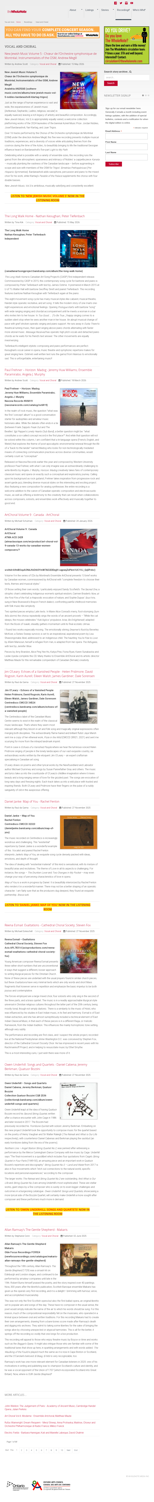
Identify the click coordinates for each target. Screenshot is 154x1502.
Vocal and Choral (48, 64)
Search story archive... (116, 71)
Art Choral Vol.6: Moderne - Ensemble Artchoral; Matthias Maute (38, 1416)
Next (68, 1450)
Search (110, 83)
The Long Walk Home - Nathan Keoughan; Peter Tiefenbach (45, 216)
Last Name (110, 152)
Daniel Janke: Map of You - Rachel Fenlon (32, 801)
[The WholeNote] (17, 11)
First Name (110, 142)
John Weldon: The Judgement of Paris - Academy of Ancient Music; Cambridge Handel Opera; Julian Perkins (50, 1408)
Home (18, 22)
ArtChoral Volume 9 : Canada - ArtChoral (32, 515)
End (75, 1450)
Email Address (113, 131)
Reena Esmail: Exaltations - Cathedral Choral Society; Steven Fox (48, 925)
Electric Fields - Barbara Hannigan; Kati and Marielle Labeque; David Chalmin (44, 1432)
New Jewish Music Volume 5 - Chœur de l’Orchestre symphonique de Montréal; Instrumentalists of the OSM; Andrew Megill (51, 56)
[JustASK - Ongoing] (52, 32)
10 (62, 1450)
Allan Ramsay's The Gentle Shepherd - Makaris (36, 1230)
